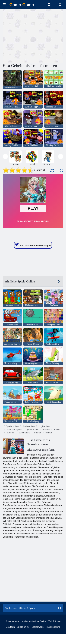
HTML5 (48, 432)
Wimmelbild (24, 432)
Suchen (38, 432)
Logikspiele (44, 426)
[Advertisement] (32, 35)
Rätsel (56, 429)
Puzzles (46, 429)
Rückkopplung (53, 627)
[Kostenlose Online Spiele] (21, 4)
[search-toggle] (49, 4)
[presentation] (5, 156)
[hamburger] (4, 4)
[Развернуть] (61, 170)
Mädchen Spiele (14, 429)
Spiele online (12, 426)
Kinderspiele (28, 426)
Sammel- (10, 432)
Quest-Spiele (32, 429)
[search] (59, 608)
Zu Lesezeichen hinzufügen (35, 245)
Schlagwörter (38, 627)
